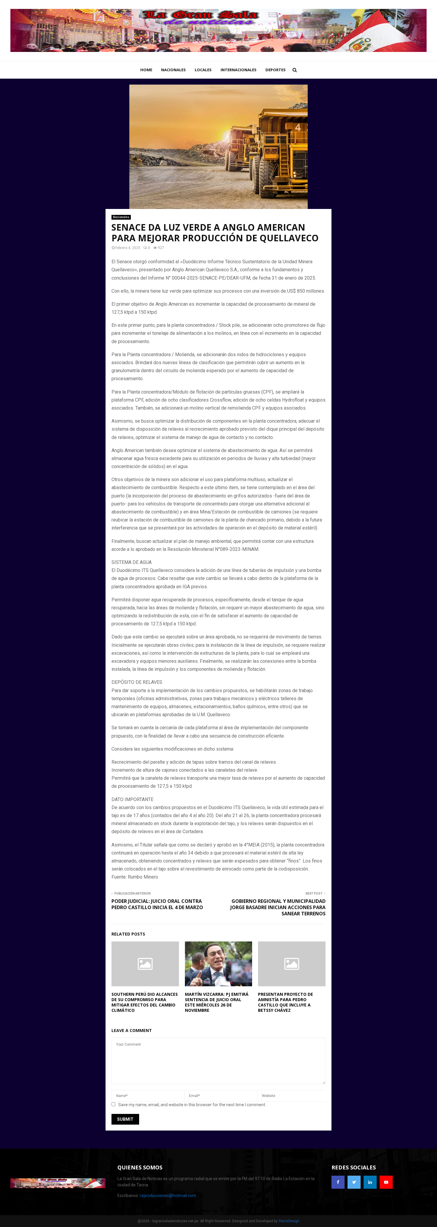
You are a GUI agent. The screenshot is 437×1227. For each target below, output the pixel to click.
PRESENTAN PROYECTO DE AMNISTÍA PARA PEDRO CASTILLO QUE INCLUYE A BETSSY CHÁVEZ (285, 1002)
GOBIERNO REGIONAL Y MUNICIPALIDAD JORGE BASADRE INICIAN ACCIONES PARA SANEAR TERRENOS (278, 907)
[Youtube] (386, 1182)
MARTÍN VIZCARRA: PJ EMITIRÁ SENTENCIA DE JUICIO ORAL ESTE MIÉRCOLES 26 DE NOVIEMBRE (217, 1002)
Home (146, 69)
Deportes (275, 69)
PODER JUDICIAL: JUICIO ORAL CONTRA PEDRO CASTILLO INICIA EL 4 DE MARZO (157, 904)
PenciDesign (289, 1221)
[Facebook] (338, 1182)
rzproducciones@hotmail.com (168, 1195)
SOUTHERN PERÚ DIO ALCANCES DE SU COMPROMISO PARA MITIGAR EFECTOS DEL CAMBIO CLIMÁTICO (144, 1002)
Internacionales (239, 69)
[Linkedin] (370, 1182)
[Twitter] (354, 1182)
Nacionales (173, 69)
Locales (203, 69)
